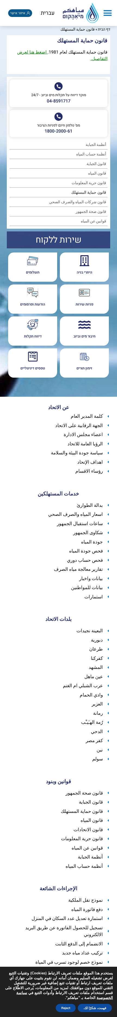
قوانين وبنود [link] (58, 781)
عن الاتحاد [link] (58, 407)
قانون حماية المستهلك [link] (88, 192)
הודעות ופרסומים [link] (32, 304)
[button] (108, 13)
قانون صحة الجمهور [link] (91, 211)
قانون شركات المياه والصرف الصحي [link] (77, 202)
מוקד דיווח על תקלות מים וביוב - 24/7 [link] (58, 95)
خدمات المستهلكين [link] (58, 494)
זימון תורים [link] (84, 368)
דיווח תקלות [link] (33, 336)
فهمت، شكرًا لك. (94, 1008)
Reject (65, 1008)
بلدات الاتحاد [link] (58, 619)
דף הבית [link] (104, 29)
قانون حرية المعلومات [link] (89, 183)
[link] (81, 13)
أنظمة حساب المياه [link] (91, 154)
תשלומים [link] (32, 272)
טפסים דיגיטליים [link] (32, 368)
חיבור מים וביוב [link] (84, 336)
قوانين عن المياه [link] (93, 221)
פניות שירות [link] (84, 304)
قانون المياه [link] (97, 173)
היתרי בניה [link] (84, 272)
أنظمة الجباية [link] (96, 145)
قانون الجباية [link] (96, 164)
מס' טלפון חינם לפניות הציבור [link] (58, 125)
